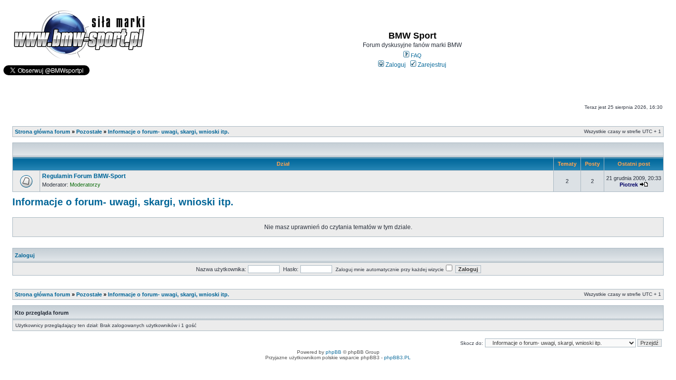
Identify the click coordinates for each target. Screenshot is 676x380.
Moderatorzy (85, 185)
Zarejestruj (431, 64)
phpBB (333, 352)
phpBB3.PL (397, 357)
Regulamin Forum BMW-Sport (84, 176)
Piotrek (629, 185)
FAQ (415, 55)
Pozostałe (89, 132)
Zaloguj (395, 64)
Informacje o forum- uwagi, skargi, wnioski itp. (168, 132)
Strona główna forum (42, 132)
